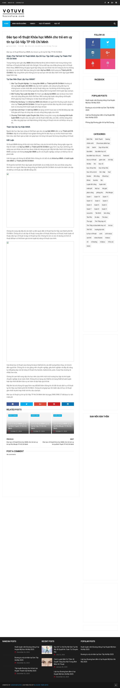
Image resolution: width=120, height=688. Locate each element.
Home (4, 2)
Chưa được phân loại (103, 143)
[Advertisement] (100, 292)
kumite (95, 180)
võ (87, 242)
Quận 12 (89, 201)
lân (102, 180)
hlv (95, 164)
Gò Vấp (48, 46)
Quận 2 (97, 201)
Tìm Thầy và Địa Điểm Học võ (96, 225)
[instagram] (116, 2)
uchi (100, 233)
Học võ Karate (45, 23)
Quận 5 (96, 205)
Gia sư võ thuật (91, 160)
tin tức (110, 225)
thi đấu (97, 217)
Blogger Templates (41, 685)
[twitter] (108, 2)
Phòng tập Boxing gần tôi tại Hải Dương (100, 122)
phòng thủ (99, 192)
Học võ (57, 23)
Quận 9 (104, 209)
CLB (88, 147)
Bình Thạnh (13, 415)
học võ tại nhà (91, 168)
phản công (90, 192)
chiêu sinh (30, 46)
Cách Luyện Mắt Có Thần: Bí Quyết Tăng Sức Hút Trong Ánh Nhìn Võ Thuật (65, 661)
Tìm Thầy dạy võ (100, 221)
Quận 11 (105, 197)
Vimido (32, 23)
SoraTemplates (16, 685)
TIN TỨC (89, 229)
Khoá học (105, 176)
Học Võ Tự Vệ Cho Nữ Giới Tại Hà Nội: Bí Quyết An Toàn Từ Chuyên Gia (66, 649)
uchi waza (108, 233)
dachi (94, 147)
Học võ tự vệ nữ (92, 172)
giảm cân (102, 160)
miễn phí (89, 188)
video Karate (98, 238)
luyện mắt (102, 184)
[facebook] (105, 2)
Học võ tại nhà (103, 168)
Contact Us (20, 2)
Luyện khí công (91, 184)
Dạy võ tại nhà (103, 147)
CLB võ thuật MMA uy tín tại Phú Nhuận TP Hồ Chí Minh (63, 426)
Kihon (88, 180)
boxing (108, 139)
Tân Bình (98, 213)
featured (106, 155)
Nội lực (97, 188)
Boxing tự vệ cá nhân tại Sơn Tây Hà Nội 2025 (97, 654)
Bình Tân (89, 139)
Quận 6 (104, 205)
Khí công (96, 176)
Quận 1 (89, 197)
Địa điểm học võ (40, 46)
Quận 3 (105, 201)
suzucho (89, 213)
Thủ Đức (105, 217)
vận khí (89, 238)
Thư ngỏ (54, 46)
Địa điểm (89, 151)
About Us (11, 2)
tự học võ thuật (91, 233)
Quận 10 (97, 197)
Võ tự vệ (110, 242)
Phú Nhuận (109, 192)
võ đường (94, 242)
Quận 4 (89, 205)
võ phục (102, 242)
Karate (89, 176)
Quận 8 (96, 209)
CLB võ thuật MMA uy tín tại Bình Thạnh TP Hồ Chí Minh (17, 426)
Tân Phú (89, 217)
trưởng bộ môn (99, 229)
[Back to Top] (116, 685)
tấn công (107, 213)
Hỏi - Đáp (102, 172)
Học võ (101, 164)
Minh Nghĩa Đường (19, 23)
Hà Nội (89, 164)
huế (109, 172)
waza (88, 246)
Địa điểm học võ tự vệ (93, 155)
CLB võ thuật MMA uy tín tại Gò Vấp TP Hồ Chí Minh (40, 426)
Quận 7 (89, 209)
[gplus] (112, 2)
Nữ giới (104, 188)
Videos (107, 238)
